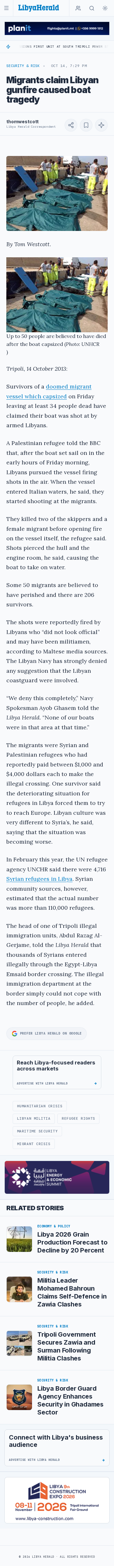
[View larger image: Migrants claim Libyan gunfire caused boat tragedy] (57, 193)
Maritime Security (37, 1131)
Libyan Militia (34, 1118)
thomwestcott (22, 121)
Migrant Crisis (34, 1144)
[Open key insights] (101, 125)
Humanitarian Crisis (39, 1106)
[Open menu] (6, 8)
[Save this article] (86, 125)
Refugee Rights (78, 1118)
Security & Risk (23, 66)
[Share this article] (71, 125)
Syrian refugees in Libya (39, 878)
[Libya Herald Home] (38, 8)
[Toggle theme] (105, 8)
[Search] (92, 8)
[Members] (78, 8)
